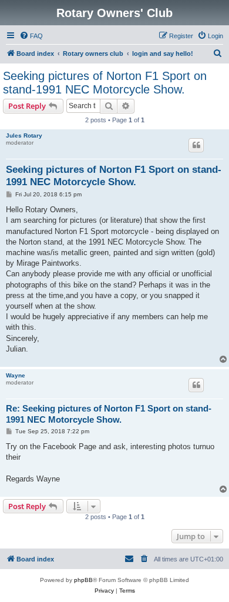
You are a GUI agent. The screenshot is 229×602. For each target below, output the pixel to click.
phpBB (83, 580)
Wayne (15, 375)
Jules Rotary (24, 135)
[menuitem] (31, 36)
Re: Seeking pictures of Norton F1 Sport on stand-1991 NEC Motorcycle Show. (108, 413)
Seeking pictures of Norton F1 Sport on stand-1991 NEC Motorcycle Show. (105, 82)
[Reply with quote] (196, 145)
